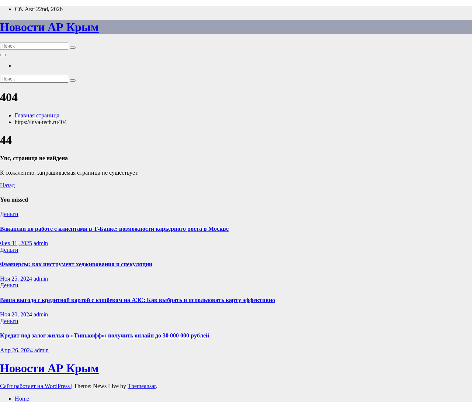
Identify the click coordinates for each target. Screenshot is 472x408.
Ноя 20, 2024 (16, 314)
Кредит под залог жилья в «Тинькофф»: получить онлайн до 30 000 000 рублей (104, 335)
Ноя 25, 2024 (16, 278)
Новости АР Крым (49, 27)
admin (41, 243)
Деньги (9, 214)
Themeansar (142, 386)
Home (22, 398)
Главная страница (37, 115)
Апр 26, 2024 (16, 350)
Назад (7, 185)
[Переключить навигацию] (3, 55)
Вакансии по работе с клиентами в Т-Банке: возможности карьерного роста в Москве (114, 229)
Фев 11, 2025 (16, 243)
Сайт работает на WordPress (35, 386)
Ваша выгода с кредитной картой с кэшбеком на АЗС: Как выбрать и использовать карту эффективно (137, 300)
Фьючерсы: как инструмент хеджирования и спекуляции (76, 264)
